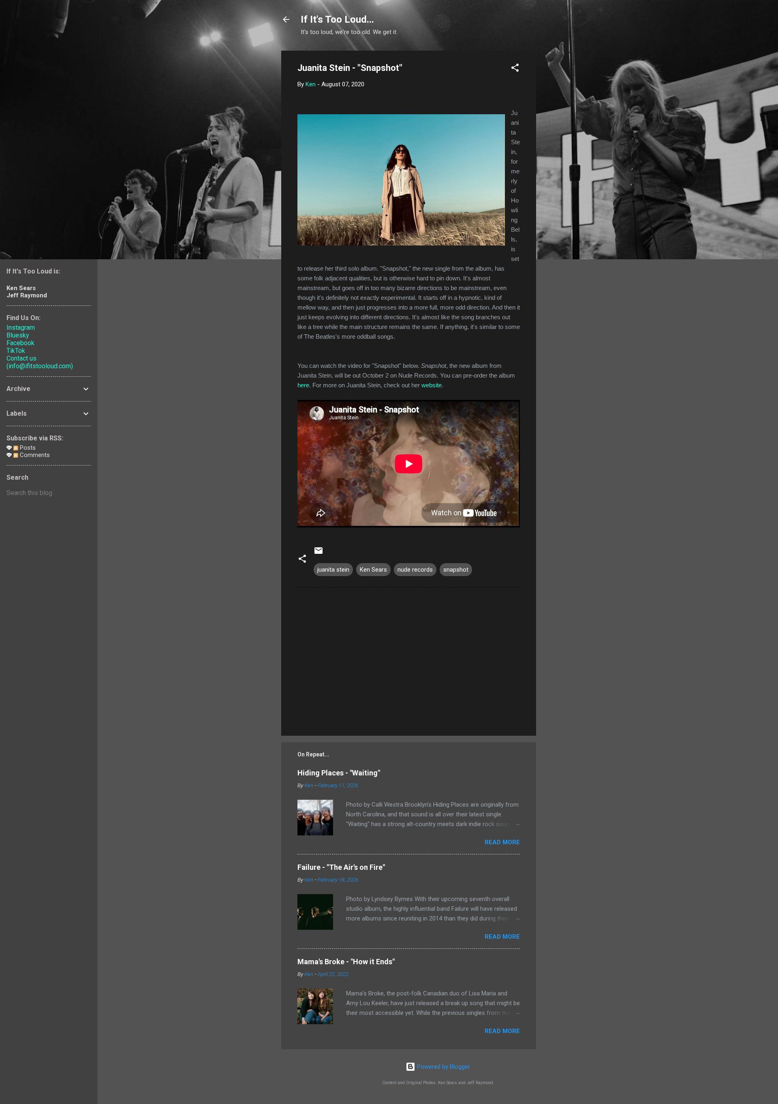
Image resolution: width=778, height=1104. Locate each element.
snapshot (455, 569)
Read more (502, 842)
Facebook (20, 343)
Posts (27, 447)
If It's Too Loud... (337, 19)
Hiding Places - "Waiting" (338, 773)
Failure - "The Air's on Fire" (341, 867)
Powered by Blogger (442, 1066)
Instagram (20, 327)
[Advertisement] (568, 172)
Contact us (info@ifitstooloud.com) (39, 362)
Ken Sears (373, 569)
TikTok (15, 350)
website (431, 385)
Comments (34, 455)
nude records (415, 569)
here (303, 385)
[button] (515, 69)
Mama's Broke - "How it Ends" (346, 961)
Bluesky (17, 335)
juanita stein (333, 569)
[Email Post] (318, 553)
